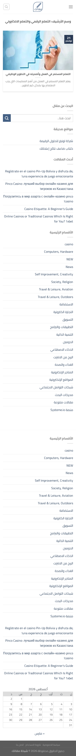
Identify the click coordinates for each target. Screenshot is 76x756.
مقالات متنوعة (63, 402)
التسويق (68, 319)
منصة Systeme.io (61, 410)
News (69, 267)
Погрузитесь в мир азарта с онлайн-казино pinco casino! (38, 198)
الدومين (68, 342)
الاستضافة (66, 304)
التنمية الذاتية (64, 334)
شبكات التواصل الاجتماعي (56, 387)
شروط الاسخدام (33, 745)
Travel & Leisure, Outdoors (55, 297)
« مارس (40, 733)
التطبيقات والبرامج (61, 327)
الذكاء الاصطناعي (61, 349)
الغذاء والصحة (64, 364)
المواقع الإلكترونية (61, 379)
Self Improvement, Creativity (54, 274)
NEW (69, 259)
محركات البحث (64, 395)
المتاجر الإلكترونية (62, 372)
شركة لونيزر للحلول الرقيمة (56, 141)
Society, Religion (62, 282)
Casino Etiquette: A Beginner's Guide (48, 209)
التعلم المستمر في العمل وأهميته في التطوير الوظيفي (38, 74)
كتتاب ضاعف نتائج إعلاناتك (56, 148)
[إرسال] (7, 118)
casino (69, 244)
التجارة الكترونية (63, 312)
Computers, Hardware (58, 251)
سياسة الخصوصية (51, 745)
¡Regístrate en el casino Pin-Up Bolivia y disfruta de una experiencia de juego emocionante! (39, 173)
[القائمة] (70, 7)
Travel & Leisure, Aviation (56, 289)
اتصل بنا (20, 745)
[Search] (6, 7)
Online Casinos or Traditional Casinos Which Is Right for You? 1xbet (38, 218)
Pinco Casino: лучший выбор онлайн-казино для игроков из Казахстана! (39, 186)
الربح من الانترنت (63, 357)
